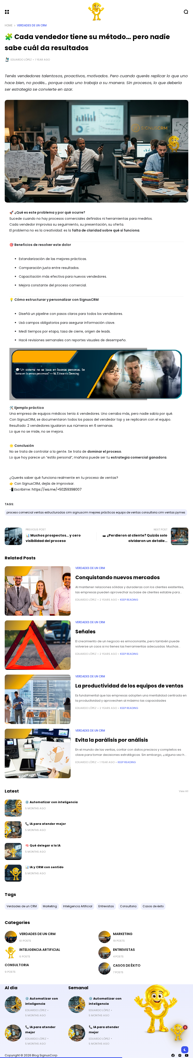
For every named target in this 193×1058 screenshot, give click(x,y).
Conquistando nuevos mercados (117, 577)
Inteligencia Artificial (39, 949)
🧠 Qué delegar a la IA (42, 845)
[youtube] (186, 1055)
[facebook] (173, 1055)
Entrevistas (124, 949)
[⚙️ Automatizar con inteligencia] (13, 808)
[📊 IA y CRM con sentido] (13, 873)
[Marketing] (104, 937)
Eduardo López (21, 59)
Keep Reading (129, 600)
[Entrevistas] (104, 953)
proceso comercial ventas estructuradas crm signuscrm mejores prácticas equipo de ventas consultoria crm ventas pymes (96, 512)
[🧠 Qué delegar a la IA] (13, 851)
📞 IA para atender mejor (45, 824)
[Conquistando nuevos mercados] (38, 591)
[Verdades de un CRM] (11, 937)
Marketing (123, 934)
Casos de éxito (127, 965)
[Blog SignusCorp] (96, 11)
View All (183, 791)
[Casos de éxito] (104, 968)
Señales (85, 631)
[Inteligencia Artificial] (11, 953)
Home (8, 25)
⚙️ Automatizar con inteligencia (51, 802)
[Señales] (38, 645)
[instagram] (179, 1055)
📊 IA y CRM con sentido (44, 867)
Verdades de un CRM (32, 25)
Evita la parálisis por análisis (111, 740)
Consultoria (17, 965)
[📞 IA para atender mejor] (13, 829)
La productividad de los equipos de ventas (129, 685)
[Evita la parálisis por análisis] (38, 753)
